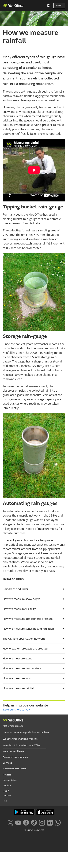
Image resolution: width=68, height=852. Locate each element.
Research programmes (15, 757)
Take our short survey (16, 709)
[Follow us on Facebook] (26, 822)
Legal (6, 790)
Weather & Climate (13, 751)
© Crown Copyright (34, 830)
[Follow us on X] (10, 822)
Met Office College (13, 725)
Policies (7, 774)
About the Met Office (15, 768)
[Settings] (48, 5)
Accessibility (10, 780)
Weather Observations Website (20, 738)
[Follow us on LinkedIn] (50, 822)
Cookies (7, 785)
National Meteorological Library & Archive (26, 732)
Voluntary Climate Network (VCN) (21, 745)
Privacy (7, 795)
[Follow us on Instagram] (42, 822)
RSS (5, 800)
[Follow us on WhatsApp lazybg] (58, 822)
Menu (59, 5)
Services (7, 762)
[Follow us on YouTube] (18, 822)
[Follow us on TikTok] (34, 822)
